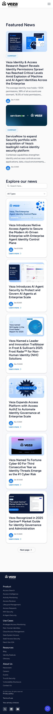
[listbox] (26, 193)
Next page (24, 550)
